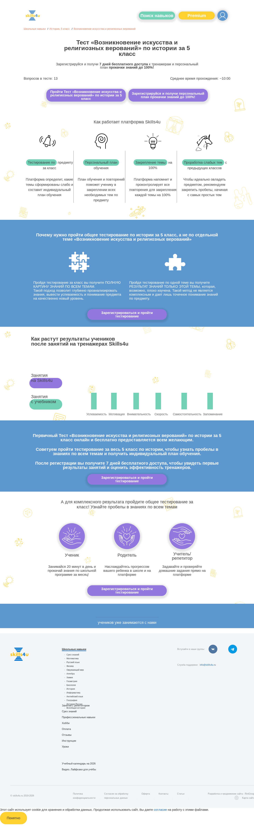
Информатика (73, 693)
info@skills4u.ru (208, 665)
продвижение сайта (232, 793)
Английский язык (75, 696)
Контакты (163, 793)
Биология (71, 685)
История (71, 689)
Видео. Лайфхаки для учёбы (79, 769)
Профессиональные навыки (78, 717)
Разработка (214, 793)
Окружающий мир (75, 670)
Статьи (180, 793)
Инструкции (69, 740)
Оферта (146, 793)
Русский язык (73, 662)
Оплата (66, 728)
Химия (70, 677)
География (72, 700)
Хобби (65, 723)
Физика (70, 666)
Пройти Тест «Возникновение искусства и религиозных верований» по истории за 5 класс (86, 95)
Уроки (65, 746)
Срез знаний (73, 655)
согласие (160, 809)
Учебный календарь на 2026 (79, 763)
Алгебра (71, 674)
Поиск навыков (156, 15)
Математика (73, 658)
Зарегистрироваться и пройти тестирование (127, 314)
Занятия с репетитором (76, 705)
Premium (196, 15)
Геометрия (72, 681)
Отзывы (67, 734)
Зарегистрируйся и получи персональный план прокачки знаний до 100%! (168, 95)
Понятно (13, 818)
